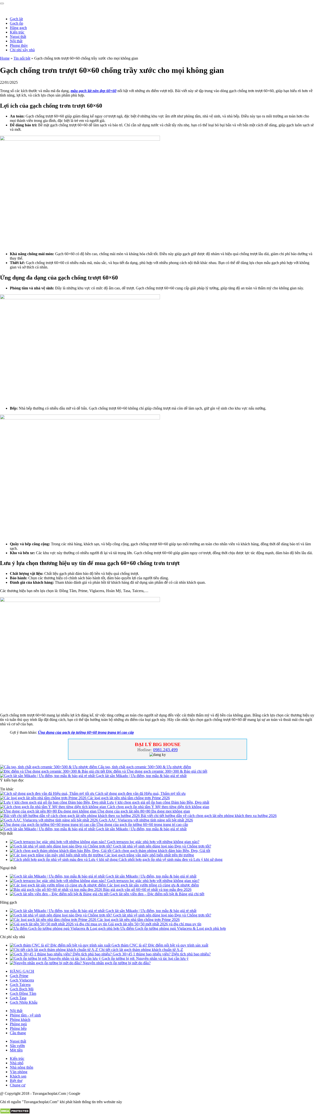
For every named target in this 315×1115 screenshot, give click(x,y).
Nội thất (16, 41)
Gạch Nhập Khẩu (23, 1002)
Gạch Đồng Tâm (23, 993)
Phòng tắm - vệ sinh (25, 1015)
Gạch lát (16, 19)
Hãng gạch (18, 28)
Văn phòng (18, 1072)
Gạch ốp (16, 23)
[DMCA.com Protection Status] (15, 1113)
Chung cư (17, 1085)
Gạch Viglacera (22, 980)
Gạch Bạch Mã (21, 989)
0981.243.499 (165, 749)
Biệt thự (16, 1081)
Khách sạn (18, 1076)
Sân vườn (17, 1046)
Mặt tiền (16, 1050)
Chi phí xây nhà (22, 50)
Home (5, 58)
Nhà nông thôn (21, 1067)
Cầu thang (18, 1033)
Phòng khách (20, 1019)
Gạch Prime (19, 976)
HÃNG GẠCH (22, 971)
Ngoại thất (18, 36)
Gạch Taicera (20, 984)
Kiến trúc (17, 32)
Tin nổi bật (22, 58)
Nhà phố (16, 1063)
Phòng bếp (18, 1028)
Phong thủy (19, 45)
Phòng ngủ (18, 1024)
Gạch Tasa (18, 998)
